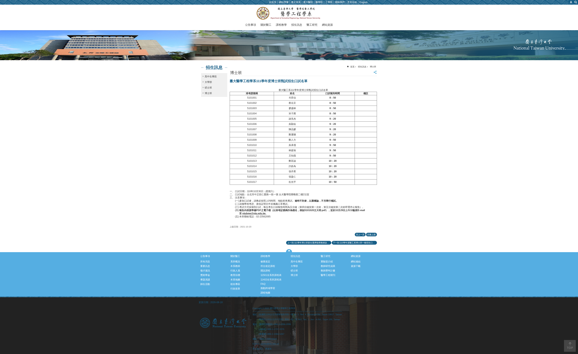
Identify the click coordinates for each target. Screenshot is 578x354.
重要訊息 (205, 266)
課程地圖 (265, 292)
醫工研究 (312, 24)
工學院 (329, 2)
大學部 (208, 82)
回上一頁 (360, 234)
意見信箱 (352, 2)
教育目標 (235, 275)
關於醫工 (266, 24)
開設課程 (265, 270)
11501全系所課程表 (271, 275)
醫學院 (319, 2)
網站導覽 (284, 2)
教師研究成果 (328, 266)
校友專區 (235, 284)
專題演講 (205, 279)
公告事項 (250, 24)
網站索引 (575, 2)
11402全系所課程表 (271, 279)
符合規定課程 (268, 266)
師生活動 (205, 284)
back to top (570, 346)
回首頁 (272, 2)
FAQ (263, 284)
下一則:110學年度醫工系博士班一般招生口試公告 (355, 242)
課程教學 (281, 24)
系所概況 (235, 261)
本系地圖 (235, 279)
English (363, 2)
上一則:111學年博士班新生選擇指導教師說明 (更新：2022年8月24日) (309, 242)
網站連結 (355, 261)
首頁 (352, 66)
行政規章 (235, 288)
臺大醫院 (308, 2)
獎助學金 (205, 275)
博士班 (208, 93)
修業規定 (265, 261)
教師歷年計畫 (328, 270)
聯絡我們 (340, 2)
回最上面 (371, 234)
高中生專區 (211, 76)
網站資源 (327, 24)
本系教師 (235, 266)
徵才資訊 (205, 270)
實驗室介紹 (327, 261)
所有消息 (205, 261)
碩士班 (208, 87)
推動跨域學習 (268, 288)
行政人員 (235, 270)
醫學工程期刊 (328, 275)
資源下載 (355, 266)
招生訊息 (296, 24)
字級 (571, 2)
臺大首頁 (296, 2)
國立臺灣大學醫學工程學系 (289, 13)
